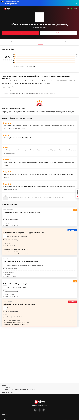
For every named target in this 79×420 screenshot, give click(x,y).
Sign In (75, 8)
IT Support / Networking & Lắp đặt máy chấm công (21, 212)
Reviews (40, 42)
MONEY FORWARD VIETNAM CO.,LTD (17, 236)
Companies (7, 387)
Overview (14, 42)
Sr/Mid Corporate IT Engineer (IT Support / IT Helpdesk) (23, 233)
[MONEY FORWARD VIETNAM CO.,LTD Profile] (5, 236)
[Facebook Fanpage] (40, 410)
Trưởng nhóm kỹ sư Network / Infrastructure (19, 304)
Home (4, 385)
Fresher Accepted (9, 272)
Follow (58, 33)
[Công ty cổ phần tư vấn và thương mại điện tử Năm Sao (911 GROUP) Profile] (5, 265)
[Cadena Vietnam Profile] (5, 216)
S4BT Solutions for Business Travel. (16, 287)
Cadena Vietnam (11, 216)
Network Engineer (9, 294)
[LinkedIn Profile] (36, 410)
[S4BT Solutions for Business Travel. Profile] (5, 287)
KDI (8, 307)
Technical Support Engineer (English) (16, 284)
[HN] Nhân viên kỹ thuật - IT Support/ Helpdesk (20, 261)
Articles (66, 42)
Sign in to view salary (11, 219)
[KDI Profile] (5, 308)
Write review (21, 33)
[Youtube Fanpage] (43, 410)
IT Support (7, 223)
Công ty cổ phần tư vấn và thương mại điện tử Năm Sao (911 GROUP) (25, 265)
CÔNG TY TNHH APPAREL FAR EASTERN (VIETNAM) (19, 389)
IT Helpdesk (8, 274)
